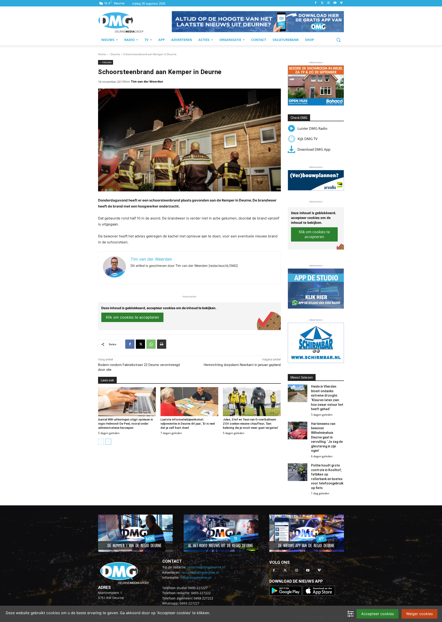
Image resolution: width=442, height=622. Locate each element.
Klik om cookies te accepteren (132, 317)
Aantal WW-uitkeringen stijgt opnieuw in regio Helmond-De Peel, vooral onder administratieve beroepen (125, 423)
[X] (140, 344)
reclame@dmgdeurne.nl (200, 572)
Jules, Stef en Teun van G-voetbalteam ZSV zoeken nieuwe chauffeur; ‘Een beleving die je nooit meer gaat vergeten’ (250, 423)
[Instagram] (328, 3)
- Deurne (114, 54)
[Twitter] (322, 3)
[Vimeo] (341, 3)
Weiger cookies (419, 613)
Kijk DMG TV (307, 138)
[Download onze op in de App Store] (319, 594)
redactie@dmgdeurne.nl (206, 567)
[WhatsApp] (151, 344)
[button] (258, 21)
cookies (53, 612)
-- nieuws (105, 62)
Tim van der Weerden (147, 81)
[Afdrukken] (161, 344)
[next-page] (108, 442)
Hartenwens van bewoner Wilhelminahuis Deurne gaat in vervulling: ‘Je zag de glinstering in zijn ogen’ (327, 437)
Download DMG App (313, 149)
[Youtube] (334, 3)
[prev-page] (101, 442)
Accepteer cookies (377, 613)
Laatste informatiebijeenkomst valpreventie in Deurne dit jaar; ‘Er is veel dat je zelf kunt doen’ (187, 423)
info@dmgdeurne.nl (195, 577)
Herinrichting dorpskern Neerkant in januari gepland (242, 365)
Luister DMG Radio (312, 128)
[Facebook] (315, 3)
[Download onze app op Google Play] (286, 594)
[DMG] (135, 22)
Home (102, 54)
